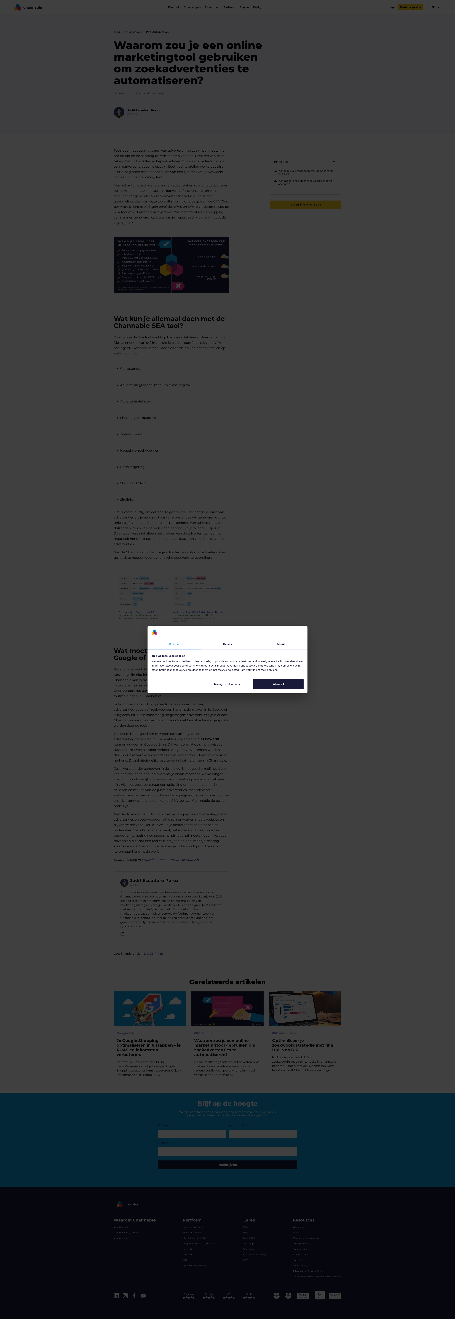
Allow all (278, 684)
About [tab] (281, 644)
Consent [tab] (174, 644)
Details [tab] (227, 644)
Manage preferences (227, 684)
